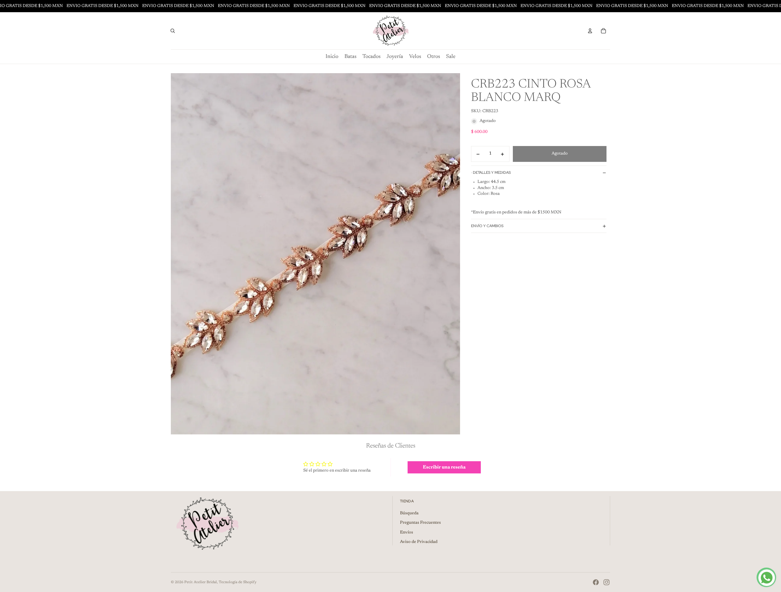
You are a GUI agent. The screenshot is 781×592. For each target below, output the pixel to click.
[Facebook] (595, 582)
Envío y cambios (487, 225)
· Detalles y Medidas (491, 172)
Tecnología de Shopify (238, 582)
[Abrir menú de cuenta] (590, 30)
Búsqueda (409, 513)
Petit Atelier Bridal (200, 582)
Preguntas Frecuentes (420, 523)
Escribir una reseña (444, 467)
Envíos (406, 532)
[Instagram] (606, 582)
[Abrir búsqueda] (172, 30)
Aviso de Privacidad (418, 542)
